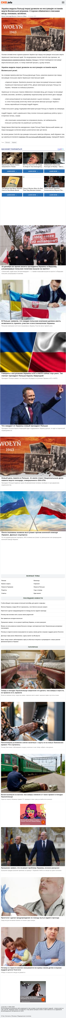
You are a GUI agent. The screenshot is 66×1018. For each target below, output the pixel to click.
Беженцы (37, 580)
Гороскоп (37, 583)
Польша (8, 142)
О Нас (2, 1016)
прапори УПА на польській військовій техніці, (35, 137)
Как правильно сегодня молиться (11, 618)
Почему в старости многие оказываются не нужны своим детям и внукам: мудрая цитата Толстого (32, 632)
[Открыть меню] (63, 2)
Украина (14, 142)
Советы (3, 593)
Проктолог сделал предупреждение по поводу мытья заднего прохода (23, 610)
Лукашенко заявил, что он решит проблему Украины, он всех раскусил (23, 622)
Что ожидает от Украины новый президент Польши (24, 426)
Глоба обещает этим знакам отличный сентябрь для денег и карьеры (23, 603)
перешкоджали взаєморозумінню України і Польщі (19, 60)
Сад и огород (38, 590)
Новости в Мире (21, 16)
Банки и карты (6, 583)
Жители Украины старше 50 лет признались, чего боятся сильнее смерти (24, 607)
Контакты (8, 1016)
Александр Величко (11, 16)
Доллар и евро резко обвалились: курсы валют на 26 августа (20, 635)
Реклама (14, 1016)
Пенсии (3, 580)
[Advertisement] (33, 211)
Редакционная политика (24, 1016)
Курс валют (37, 593)
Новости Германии (7, 587)
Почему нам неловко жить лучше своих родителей (17, 614)
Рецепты (4, 590)
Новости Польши (39, 587)
